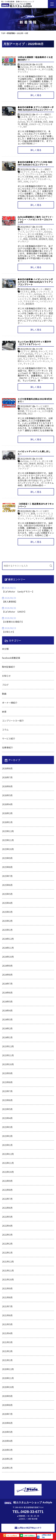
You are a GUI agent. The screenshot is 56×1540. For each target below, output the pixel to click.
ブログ (5, 684)
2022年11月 (8, 1163)
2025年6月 (7, 885)
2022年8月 (7, 1189)
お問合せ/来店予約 (46, 1536)
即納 (25, 239)
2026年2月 (7, 813)
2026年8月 (7, 768)
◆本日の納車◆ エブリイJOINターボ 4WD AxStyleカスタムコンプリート (36, 108)
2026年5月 (7, 795)
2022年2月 (7, 1243)
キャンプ (43, 351)
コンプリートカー (34, 174)
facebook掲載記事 (11, 657)
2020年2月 (7, 1458)
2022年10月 (8, 1171)
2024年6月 (7, 992)
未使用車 (33, 239)
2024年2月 (7, 1028)
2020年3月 (7, 1449)
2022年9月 (7, 1180)
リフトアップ (39, 119)
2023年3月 (7, 1127)
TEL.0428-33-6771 (28, 1512)
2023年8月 (7, 1082)
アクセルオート (33, 69)
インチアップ (27, 179)
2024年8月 (7, 974)
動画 (4, 693)
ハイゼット (23, 296)
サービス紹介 (42, 406)
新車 (30, 119)
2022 (30, 413)
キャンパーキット (40, 361)
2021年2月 (7, 1351)
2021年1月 (7, 1360)
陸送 (51, 239)
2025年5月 (7, 894)
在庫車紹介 (7, 747)
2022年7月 (7, 1198)
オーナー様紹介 (43, 114)
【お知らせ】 (8, 631)
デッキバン (23, 241)
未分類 (39, 64)
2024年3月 (7, 1019)
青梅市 (49, 66)
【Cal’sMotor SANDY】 (14, 611)
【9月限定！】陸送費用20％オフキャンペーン (36, 505)
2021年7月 (7, 1306)
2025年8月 (7, 867)
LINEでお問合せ (29, 1535)
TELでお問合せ (12, 1535)
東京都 (21, 69)
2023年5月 (7, 1109)
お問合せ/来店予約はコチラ (29, 1528)
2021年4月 (7, 1333)
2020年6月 (7, 1423)
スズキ (24, 116)
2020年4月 (7, 1440)
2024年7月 (7, 983)
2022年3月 (7, 1234)
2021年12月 (8, 1261)
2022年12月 (8, 1154)
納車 (4, 711)
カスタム (43, 116)
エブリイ (33, 116)
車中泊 (34, 351)
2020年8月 (7, 1405)
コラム (5, 729)
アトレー (22, 234)
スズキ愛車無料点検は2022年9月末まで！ (35, 400)
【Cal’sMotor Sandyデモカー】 (18, 591)
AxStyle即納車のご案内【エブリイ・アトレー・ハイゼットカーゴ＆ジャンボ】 (36, 219)
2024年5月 (7, 1001)
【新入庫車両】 (9, 601)
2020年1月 (7, 1467)
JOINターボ (35, 124)
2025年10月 (8, 849)
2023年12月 (8, 1046)
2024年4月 (7, 1010)
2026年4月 (7, 804)
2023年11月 (8, 1055)
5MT (20, 181)
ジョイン (33, 181)
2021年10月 (8, 1279)
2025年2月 (7, 920)
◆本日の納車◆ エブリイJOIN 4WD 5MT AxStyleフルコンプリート (35, 163)
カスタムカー (40, 516)
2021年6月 (7, 1315)
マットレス (28, 363)
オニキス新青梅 (37, 66)
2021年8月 (7, 1297)
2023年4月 (7, 1118)
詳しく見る (35, 95)
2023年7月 (7, 1091)
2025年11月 (8, 840)
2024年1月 (7, 1037)
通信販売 (43, 239)
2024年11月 (8, 947)
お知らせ (6, 675)
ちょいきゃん (29, 358)
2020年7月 (7, 1414)
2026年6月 (7, 786)
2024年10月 (8, 956)
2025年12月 (8, 831)
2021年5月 (7, 1324)
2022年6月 (7, 1207)
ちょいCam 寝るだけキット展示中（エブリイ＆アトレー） (34, 343)
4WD (45, 121)
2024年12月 (8, 938)
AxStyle (25, 66)
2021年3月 (7, 1342)
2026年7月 (7, 777)
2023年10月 (8, 1064)
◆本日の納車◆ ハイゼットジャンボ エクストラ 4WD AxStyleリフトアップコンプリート (35, 282)
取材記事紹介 (8, 666)
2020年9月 (7, 1396)
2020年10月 (8, 1387)
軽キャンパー (24, 361)
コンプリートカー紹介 (13, 720)
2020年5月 (7, 1431)
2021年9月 (7, 1288)
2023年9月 (7, 1073)
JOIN (25, 181)
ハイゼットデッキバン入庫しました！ (34, 452)
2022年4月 (7, 1225)
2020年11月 (8, 1378)
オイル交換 (47, 69)
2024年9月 (7, 965)
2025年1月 (7, 929)
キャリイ (39, 518)
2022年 (20, 33)
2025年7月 (7, 876)
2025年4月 (7, 902)
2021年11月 (8, 1270)
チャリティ (23, 71)
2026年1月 (7, 822)
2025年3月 (7, 911)
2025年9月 (7, 858)
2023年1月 (7, 1145)
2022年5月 (7, 1216)
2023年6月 (7, 1100)
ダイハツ (47, 294)
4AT (25, 126)
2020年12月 (8, 1369)
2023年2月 (7, 1136)
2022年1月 (7, 1252)
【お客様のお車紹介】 (13, 621)
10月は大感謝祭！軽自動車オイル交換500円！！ (35, 58)
